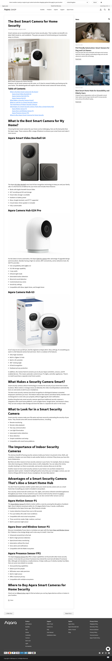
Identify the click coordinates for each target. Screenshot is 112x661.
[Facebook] (99, 653)
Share (11, 600)
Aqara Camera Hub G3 (19, 98)
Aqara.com (5, 6)
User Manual (50, 632)
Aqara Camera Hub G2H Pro (20, 96)
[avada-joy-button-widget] (108, 657)
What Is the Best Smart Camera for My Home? (24, 92)
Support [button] (49, 621)
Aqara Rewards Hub (73, 627)
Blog (69, 632)
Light (26, 643)
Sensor (27, 632)
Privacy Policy (93, 632)
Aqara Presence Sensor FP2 (20, 113)
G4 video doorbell (20, 184)
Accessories (28, 646)
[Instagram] (106, 653)
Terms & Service (94, 635)
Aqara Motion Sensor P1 (19, 109)
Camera (27, 638)
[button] (49, 9)
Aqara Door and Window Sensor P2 (23, 111)
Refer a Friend (72, 629)
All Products (28, 624)
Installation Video (51, 635)
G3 (56, 350)
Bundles (27, 627)
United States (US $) (104, 6)
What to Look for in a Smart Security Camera (23, 102)
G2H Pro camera (42, 259)
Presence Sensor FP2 (21, 557)
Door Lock (28, 640)
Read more (78, 59)
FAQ (48, 629)
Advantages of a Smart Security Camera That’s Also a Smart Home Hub (32, 107)
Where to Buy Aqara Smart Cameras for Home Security (27, 115)
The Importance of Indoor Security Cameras (23, 104)
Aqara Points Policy (95, 638)
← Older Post (9, 613)
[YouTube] (109, 653)
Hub (26, 629)
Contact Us (50, 627)
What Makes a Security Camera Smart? (22, 100)
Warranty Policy (94, 627)
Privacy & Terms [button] (94, 621)
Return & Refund (94, 629)
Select (95, 2)
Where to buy (21, 593)
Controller (28, 635)
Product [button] (27, 621)
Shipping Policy (94, 624)
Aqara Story (71, 624)
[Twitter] (102, 653)
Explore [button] (70, 621)
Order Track (50, 624)
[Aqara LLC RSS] (109, 19)
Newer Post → (68, 613)
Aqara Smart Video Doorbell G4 (21, 94)
